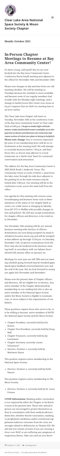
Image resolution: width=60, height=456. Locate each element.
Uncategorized (30, 445)
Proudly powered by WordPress (33, 452)
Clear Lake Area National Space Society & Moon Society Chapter (24, 24)
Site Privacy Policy (12, 452)
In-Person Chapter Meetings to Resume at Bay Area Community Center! (29, 58)
